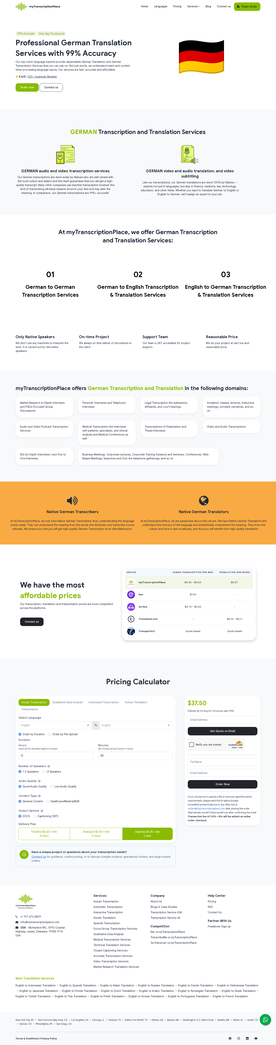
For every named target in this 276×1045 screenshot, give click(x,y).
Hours (22, 745)
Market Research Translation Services (116, 967)
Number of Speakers (33, 766)
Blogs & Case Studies (164, 907)
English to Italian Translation (117, 985)
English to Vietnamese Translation (237, 985)
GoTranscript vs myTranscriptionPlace (174, 942)
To (95, 725)
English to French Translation (230, 996)
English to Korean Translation (146, 996)
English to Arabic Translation (156, 991)
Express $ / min (147, 833)
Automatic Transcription (108, 907)
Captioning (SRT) (48, 816)
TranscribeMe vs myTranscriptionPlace (174, 937)
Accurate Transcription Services (113, 956)
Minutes (103, 745)
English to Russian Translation (156, 985)
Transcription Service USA (166, 912)
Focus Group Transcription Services (115, 928)
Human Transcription (106, 901)
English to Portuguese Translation (188, 996)
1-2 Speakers (30, 771)
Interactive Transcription (108, 912)
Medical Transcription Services (112, 939)
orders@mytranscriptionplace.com (206, 808)
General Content (33, 801)
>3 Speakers (53, 771)
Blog (208, 6)
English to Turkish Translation (33, 996)
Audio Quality (28, 781)
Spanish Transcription (107, 923)
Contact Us (215, 912)
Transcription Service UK (165, 917)
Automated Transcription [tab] (104, 702)
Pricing (177, 6)
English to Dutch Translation (118, 991)
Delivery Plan (27, 824)
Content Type (28, 796)
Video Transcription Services (111, 961)
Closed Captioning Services (110, 950)
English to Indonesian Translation (36, 985)
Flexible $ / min (44, 833)
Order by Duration (34, 734)
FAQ (210, 907)
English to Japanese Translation (39, 991)
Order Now (223, 784)
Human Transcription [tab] (34, 702)
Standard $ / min (96, 833)
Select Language (30, 717)
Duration (24, 740)
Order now (27, 87)
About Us (156, 901)
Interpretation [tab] (30, 709)
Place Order (248, 6)
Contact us (224, 6)
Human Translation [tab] (136, 702)
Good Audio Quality (35, 786)
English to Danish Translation (195, 985)
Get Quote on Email (222, 731)
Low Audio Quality (65, 786)
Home (144, 6)
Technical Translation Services (112, 945)
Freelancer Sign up (219, 926)
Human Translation (105, 917)
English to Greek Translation (239, 991)
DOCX (26, 816)
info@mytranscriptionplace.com (39, 922)
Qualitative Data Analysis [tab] (68, 702)
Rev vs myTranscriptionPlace (168, 932)
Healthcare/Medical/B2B (65, 801)
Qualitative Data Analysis (109, 934)
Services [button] (192, 6)
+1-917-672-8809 (30, 916)
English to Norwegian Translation (198, 991)
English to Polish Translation (108, 996)
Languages (160, 6)
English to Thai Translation (71, 996)
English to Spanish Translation (78, 985)
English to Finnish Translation (79, 991)
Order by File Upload (65, 734)
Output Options (29, 810)
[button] (49, 766)
